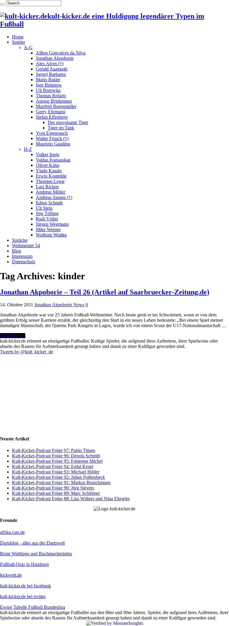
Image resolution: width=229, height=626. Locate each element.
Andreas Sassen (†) (54, 197)
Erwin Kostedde (51, 175)
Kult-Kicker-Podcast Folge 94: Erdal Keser (52, 466)
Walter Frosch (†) (52, 138)
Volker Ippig (47, 154)
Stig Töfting (47, 213)
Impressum (22, 256)
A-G (28, 47)
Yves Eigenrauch (52, 133)
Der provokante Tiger (68, 122)
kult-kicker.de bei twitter (23, 596)
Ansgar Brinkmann (54, 100)
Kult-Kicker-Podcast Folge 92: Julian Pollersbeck (58, 477)
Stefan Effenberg (52, 117)
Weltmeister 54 (26, 245)
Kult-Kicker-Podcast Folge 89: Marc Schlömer (56, 493)
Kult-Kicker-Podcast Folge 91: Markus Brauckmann (61, 482)
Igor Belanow (49, 84)
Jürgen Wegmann (52, 224)
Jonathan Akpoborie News (59, 304)
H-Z (28, 149)
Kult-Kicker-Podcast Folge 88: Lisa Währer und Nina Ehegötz (71, 498)
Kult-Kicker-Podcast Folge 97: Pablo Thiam (53, 450)
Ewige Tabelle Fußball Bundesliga (32, 607)
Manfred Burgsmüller (56, 106)
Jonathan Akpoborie (55, 58)
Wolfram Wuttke (51, 234)
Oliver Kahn (47, 165)
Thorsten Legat (50, 181)
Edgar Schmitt (49, 202)
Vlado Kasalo (49, 170)
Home (18, 36)
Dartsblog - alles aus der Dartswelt (32, 542)
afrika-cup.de (12, 532)
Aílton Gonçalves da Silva (60, 52)
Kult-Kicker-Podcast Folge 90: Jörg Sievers (53, 487)
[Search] (2, 4)
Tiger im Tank (61, 127)
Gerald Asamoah (51, 68)
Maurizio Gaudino (53, 143)
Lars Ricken (47, 186)
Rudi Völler (47, 218)
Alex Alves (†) (50, 63)
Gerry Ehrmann (50, 111)
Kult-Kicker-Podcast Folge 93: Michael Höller (55, 471)
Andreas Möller (50, 191)
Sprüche (19, 240)
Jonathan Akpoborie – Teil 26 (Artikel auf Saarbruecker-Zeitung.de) (104, 292)
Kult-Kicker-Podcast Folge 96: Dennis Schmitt (56, 455)
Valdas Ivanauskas (53, 159)
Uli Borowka (48, 90)
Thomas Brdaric (51, 95)
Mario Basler (48, 79)
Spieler (18, 42)
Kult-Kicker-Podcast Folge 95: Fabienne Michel (57, 461)
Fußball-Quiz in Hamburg (24, 564)
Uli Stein (44, 208)
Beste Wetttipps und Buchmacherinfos (36, 553)
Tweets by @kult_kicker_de (26, 351)
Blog (16, 250)
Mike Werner (48, 229)
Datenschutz (23, 261)
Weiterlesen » (12, 335)
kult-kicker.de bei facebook (25, 585)
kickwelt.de (11, 575)
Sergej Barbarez (51, 74)
